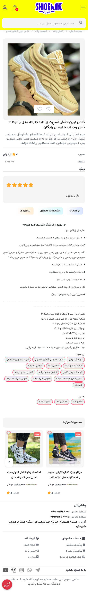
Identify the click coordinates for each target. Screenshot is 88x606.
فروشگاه (30, 539)
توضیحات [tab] (74, 211)
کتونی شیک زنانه (41, 378)
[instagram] (22, 571)
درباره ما (32, 557)
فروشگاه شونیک (73, 366)
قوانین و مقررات (74, 551)
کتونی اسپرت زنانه (24, 372)
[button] (79, 462)
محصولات (77, 402)
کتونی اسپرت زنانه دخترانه (69, 378)
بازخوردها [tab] (25, 211)
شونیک (78, 385)
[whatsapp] (30, 571)
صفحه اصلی (75, 31)
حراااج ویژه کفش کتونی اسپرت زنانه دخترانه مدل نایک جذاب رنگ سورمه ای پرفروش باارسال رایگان (65, 475)
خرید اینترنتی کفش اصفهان (49, 359)
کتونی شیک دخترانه (17, 378)
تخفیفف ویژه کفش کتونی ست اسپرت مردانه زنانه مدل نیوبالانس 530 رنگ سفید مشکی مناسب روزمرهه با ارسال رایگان (24, 475)
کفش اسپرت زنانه (48, 372)
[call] (14, 571)
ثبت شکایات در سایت (71, 557)
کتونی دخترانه (35, 366)
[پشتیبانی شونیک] (7, 584)
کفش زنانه (58, 31)
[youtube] (6, 571)
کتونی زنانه (53, 366)
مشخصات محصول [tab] (50, 211)
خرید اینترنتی (75, 359)
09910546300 (60, 512)
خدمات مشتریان (72, 539)
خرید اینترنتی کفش (72, 372)
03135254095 (59, 517)
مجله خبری (30, 545)
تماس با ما (30, 551)
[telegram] (38, 571)
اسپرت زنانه (41, 31)
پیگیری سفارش (74, 545)
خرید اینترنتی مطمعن (18, 359)
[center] (81, 23)
